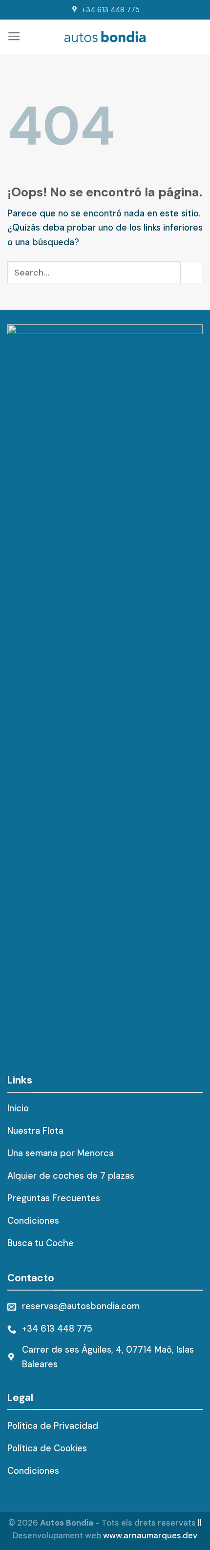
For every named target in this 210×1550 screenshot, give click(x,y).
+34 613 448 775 (111, 10)
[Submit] (192, 272)
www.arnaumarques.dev (150, 1535)
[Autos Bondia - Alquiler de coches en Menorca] (105, 36)
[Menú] (14, 36)
